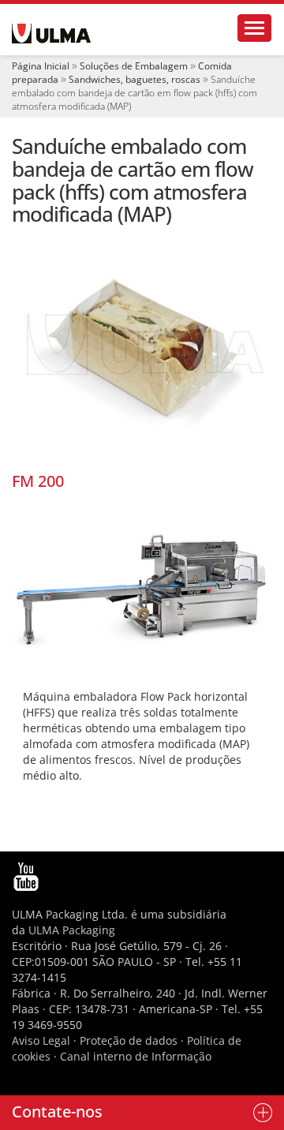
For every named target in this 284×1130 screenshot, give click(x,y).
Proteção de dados (130, 1040)
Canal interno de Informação (135, 1056)
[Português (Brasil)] (51, 33)
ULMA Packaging (71, 929)
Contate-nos (57, 1111)
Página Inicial (40, 66)
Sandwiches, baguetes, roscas (134, 79)
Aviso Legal (41, 1040)
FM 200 (38, 481)
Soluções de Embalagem (134, 66)
